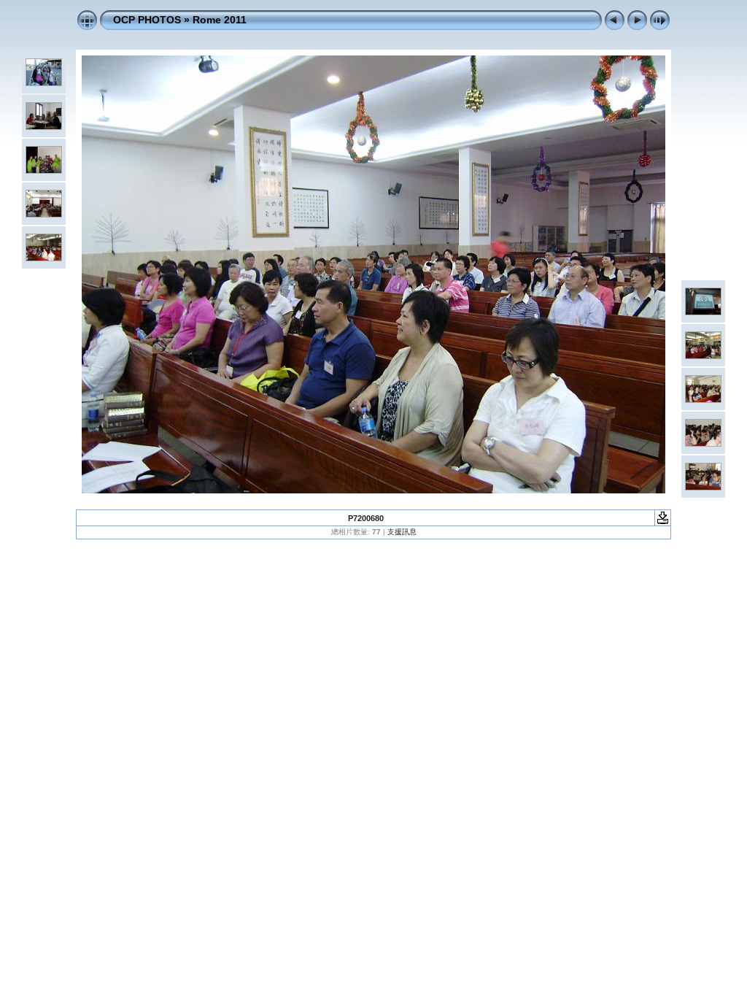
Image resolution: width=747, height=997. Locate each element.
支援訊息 (402, 532)
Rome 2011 (220, 20)
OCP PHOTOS (147, 20)
